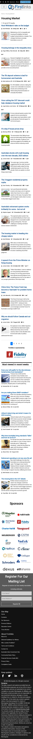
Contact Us (4, 649)
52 (23, 322)
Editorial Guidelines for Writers (10, 639)
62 (30, 106)
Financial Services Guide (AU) (9, 658)
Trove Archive (5, 629)
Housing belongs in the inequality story (16, 48)
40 (28, 51)
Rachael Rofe (6, 386)
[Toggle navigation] (3, 7)
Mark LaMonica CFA (7, 81)
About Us (4, 636)
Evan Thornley (6, 185)
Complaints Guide (6, 664)
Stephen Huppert (7, 212)
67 (23, 266)
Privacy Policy (5, 661)
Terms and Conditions (7, 646)
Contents (4, 617)
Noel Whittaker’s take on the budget (15, 26)
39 (25, 185)
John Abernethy (7, 295)
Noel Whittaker (6, 28)
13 (25, 132)
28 (26, 81)
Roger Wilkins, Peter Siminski (10, 51)
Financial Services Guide (22, 709)
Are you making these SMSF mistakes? (15, 392)
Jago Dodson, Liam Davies (9, 106)
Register (15, 604)
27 (25, 158)
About (17, 2)
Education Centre (6, 626)
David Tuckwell (6, 429)
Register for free (25, 2)
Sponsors (12, 2)
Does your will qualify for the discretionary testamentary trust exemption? (16, 371)
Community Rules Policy (8, 655)
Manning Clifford (7, 132)
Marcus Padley (6, 407)
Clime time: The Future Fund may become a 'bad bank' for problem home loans (16, 289)
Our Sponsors (5, 620)
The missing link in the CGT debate (13, 479)
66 (22, 28)
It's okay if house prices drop (12, 129)
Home (3, 13)
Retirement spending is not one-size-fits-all (16, 458)
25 (26, 212)
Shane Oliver (6, 452)
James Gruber (6, 158)
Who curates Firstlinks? (8, 643)
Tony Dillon (5, 493)
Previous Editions (6, 623)
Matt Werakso (6, 472)
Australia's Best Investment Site (10, 652)
